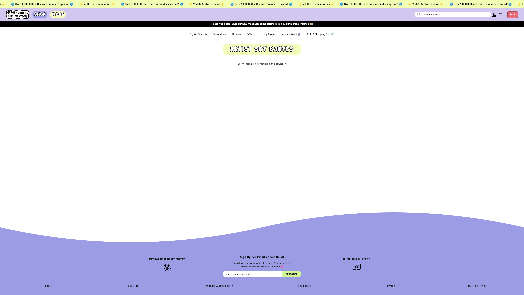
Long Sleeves (268, 34)
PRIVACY (390, 285)
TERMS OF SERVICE (475, 285)
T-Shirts (251, 34)
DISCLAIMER (305, 285)
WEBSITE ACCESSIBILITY (219, 285)
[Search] (418, 14)
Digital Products (198, 34)
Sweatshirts (219, 34)
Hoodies (236, 34)
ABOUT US (133, 285)
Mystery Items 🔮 (290, 34)
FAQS (48, 285)
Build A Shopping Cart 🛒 (320, 34)
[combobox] (453, 14)
